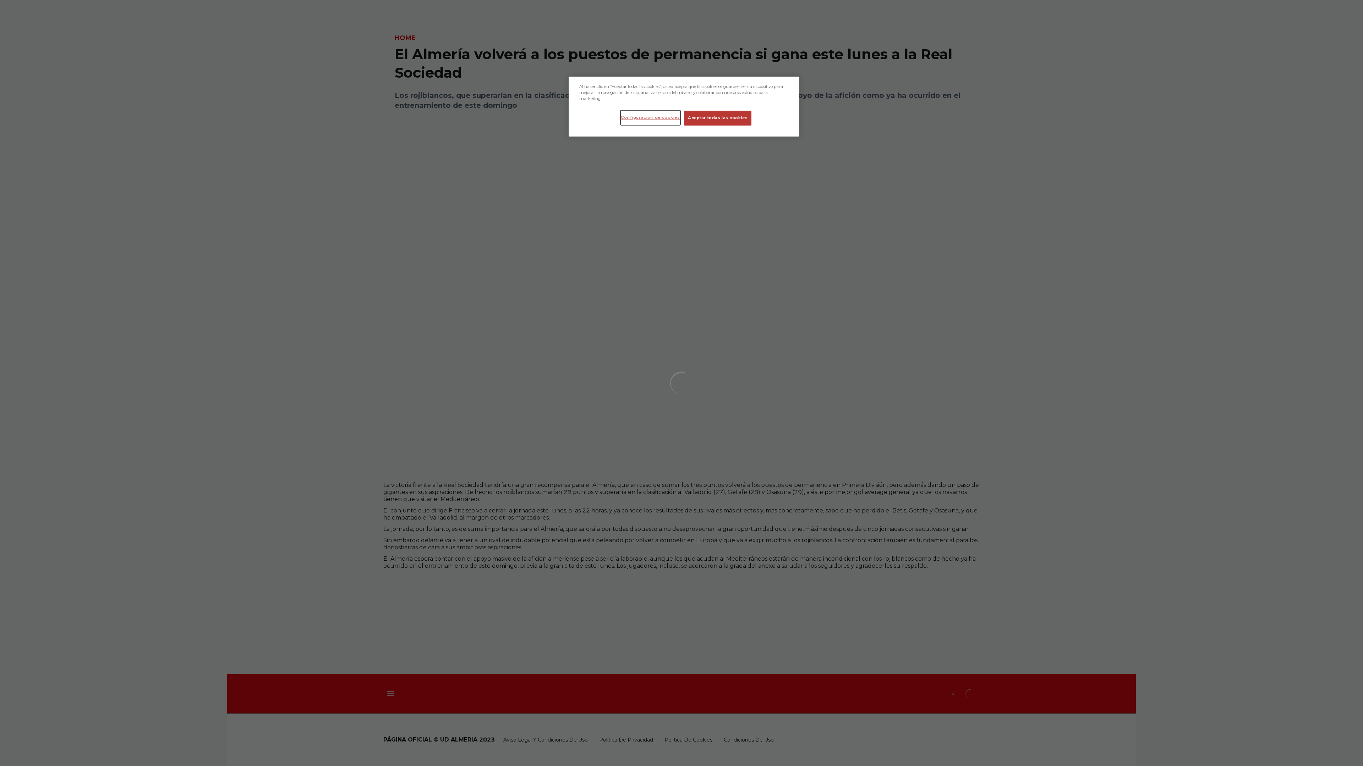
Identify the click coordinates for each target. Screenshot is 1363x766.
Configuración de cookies (650, 117)
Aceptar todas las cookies (718, 117)
